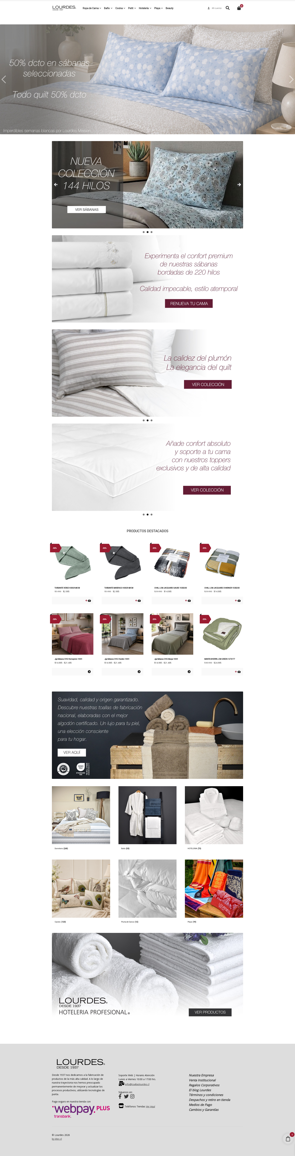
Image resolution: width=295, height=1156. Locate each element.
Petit (130, 8)
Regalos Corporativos (204, 1085)
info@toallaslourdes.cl (137, 1084)
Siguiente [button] (290, 79)
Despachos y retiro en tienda (209, 1100)
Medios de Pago (200, 1105)
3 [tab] (151, 232)
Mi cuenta (215, 8)
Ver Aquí (150, 1106)
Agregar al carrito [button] (89, 600)
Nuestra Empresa (201, 1075)
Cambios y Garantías (204, 1110)
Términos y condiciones (206, 1095)
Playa (157, 8)
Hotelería (144, 8)
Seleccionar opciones (89, 671)
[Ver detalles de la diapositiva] (147, 184)
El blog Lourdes (200, 1090)
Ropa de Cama (91, 8)
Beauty (169, 8)
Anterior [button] (4, 79)
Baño (107, 8)
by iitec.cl (57, 1138)
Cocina (119, 8)
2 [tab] (148, 232)
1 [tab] (144, 232)
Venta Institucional (202, 1080)
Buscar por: (227, 8)
